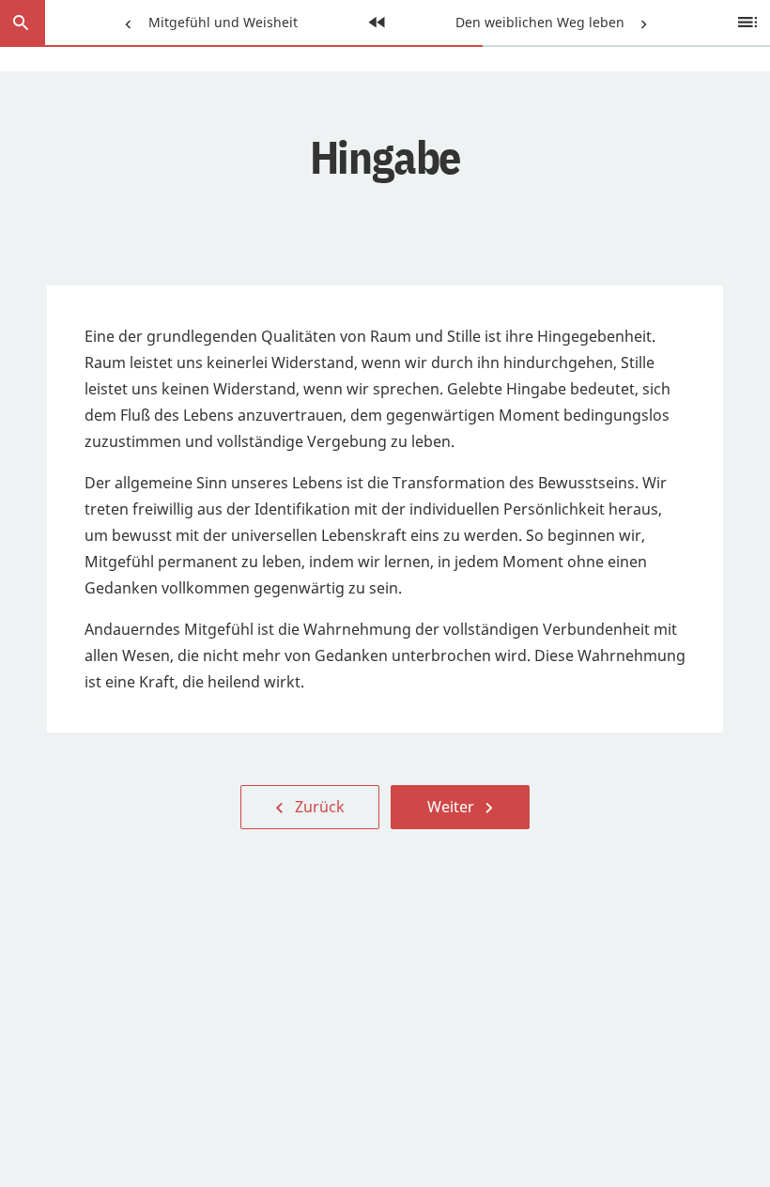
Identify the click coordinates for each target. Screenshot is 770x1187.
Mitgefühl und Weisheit (207, 22)
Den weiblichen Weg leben (541, 22)
